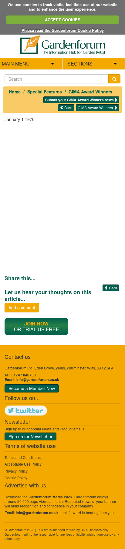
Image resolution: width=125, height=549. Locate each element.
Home (15, 92)
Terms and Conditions (23, 457)
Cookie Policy (16, 477)
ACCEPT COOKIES (62, 19)
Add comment (21, 308)
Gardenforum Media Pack (51, 497)
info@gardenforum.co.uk (37, 379)
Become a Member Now (31, 388)
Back (68, 107)
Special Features (44, 92)
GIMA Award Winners (90, 92)
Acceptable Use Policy (23, 463)
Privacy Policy (16, 470)
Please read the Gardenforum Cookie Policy (63, 30)
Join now (36, 323)
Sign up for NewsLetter (30, 436)
